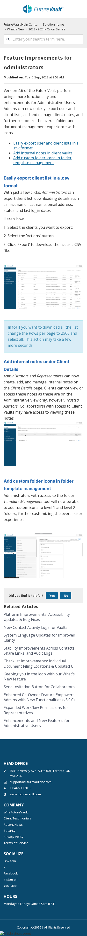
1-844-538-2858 (20, 788)
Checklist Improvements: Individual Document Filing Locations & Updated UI (39, 663)
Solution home (53, 24)
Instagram (11, 879)
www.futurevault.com (25, 794)
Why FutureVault (16, 812)
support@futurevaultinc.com (30, 782)
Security (9, 830)
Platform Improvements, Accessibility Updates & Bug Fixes (37, 617)
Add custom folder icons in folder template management (42, 160)
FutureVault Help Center (21, 24)
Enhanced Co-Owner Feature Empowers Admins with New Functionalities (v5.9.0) (39, 697)
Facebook (11, 873)
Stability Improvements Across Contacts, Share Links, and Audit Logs (39, 650)
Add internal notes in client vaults (42, 153)
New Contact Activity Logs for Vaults (35, 627)
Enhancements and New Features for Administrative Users (37, 723)
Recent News (13, 824)
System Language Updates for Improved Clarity (39, 637)
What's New (15, 29)
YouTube (10, 885)
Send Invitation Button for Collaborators (39, 686)
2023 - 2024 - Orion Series (47, 29)
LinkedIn (10, 861)
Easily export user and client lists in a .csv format (46, 145)
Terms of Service (16, 843)
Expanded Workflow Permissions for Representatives (36, 710)
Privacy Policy (13, 836)
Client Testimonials (17, 818)
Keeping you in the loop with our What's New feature (39, 676)
